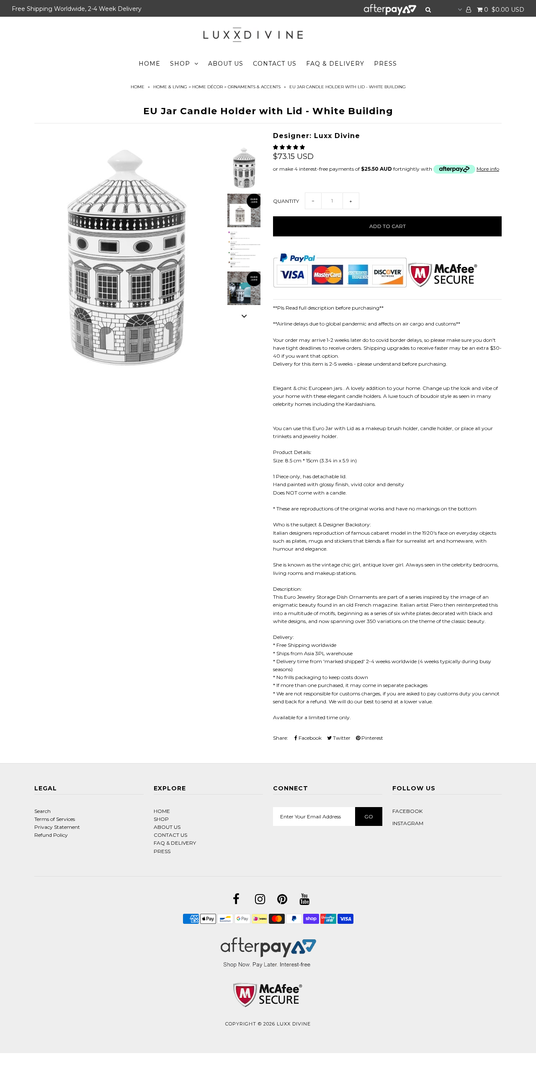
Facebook (309, 738)
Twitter (341, 738)
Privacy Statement (57, 827)
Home (137, 87)
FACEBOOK (407, 811)
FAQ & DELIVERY (335, 63)
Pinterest (371, 738)
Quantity (286, 201)
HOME (149, 63)
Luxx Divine (294, 1024)
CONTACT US (274, 63)
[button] (289, 147)
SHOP (180, 63)
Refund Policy (51, 835)
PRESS (385, 63)
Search (42, 811)
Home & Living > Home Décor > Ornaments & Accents (217, 87)
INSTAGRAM (407, 823)
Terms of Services (54, 819)
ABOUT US (225, 63)
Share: (280, 738)
